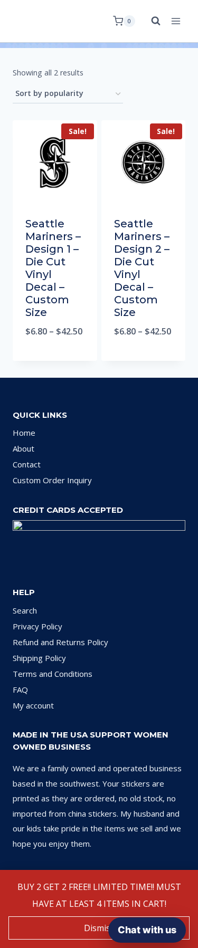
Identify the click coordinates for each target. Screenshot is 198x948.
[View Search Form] (150, 21)
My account (33, 705)
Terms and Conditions (52, 673)
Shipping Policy (39, 658)
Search (25, 610)
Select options (54, 358)
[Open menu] (175, 21)
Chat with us (147, 929)
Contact (27, 464)
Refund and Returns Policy (60, 642)
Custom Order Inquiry (52, 480)
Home (24, 432)
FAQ (20, 689)
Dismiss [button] (99, 928)
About (23, 448)
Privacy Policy (37, 626)
